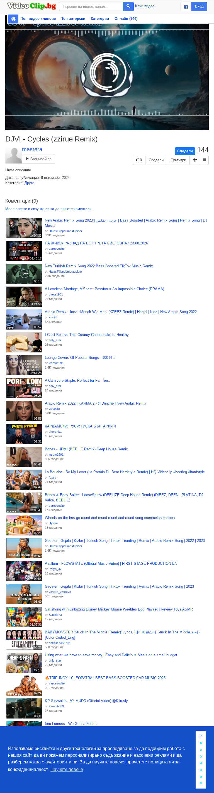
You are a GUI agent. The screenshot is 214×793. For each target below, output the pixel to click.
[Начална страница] (13, 19)
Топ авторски (73, 18)
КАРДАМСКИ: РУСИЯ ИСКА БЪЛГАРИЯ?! (80, 426)
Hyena (53, 523)
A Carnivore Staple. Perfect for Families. (77, 380)
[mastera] (13, 155)
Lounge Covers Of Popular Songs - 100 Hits (80, 357)
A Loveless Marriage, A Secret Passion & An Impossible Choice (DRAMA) (104, 289)
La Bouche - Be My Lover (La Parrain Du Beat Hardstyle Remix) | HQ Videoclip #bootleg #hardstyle (125, 472)
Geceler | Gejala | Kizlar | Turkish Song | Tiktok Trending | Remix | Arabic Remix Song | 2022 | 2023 (125, 541)
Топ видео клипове (38, 18)
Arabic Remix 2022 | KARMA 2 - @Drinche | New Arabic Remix (95, 403)
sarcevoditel (57, 248)
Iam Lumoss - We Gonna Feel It (71, 724)
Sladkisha (55, 614)
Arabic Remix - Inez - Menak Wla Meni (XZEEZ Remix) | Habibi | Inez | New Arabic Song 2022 (121, 312)
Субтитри (178, 160)
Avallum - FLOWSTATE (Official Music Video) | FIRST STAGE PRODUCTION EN (111, 563)
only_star (55, 340)
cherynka (55, 431)
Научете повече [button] (66, 769)
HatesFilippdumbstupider (65, 231)
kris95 (53, 317)
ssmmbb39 (56, 706)
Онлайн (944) (126, 18)
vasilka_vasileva (60, 591)
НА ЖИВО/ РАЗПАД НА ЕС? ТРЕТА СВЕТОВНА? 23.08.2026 (96, 243)
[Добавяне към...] (194, 160)
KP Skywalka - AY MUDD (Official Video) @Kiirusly (86, 701)
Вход (199, 6)
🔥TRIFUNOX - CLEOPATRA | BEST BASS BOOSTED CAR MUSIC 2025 (105, 678)
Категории (100, 18)
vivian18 (54, 408)
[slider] (100, 125)
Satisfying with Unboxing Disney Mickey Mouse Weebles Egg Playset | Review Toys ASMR (119, 609)
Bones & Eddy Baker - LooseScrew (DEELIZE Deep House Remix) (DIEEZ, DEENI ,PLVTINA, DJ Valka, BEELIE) (124, 497)
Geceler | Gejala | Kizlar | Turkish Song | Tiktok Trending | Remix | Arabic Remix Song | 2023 (119, 586)
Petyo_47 (55, 569)
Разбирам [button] (201, 759)
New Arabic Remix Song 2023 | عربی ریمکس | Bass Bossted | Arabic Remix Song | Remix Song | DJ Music (126, 223)
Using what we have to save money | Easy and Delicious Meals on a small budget (111, 655)
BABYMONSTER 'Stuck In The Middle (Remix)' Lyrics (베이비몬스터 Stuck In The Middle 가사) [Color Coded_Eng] (122, 635)
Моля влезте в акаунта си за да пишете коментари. (49, 209)
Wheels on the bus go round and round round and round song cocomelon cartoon (110, 518)
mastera (32, 149)
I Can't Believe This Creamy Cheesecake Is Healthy (87, 335)
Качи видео (144, 6)
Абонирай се (40, 159)
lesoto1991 (56, 363)
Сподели (185, 151)
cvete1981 (56, 294)
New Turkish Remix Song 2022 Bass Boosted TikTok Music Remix (99, 266)
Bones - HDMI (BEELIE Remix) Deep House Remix (86, 449)
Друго (29, 183)
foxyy (52, 477)
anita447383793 (59, 643)
